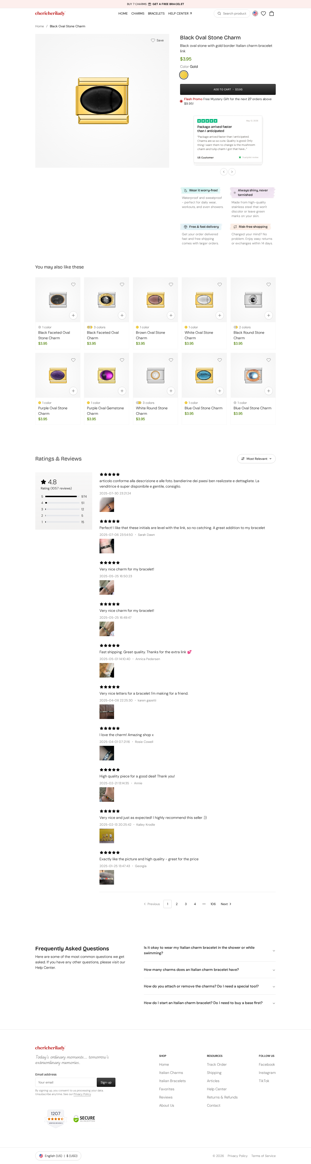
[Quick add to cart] (73, 315)
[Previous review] (223, 171)
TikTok (264, 1080)
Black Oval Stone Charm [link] (67, 26)
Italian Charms (171, 1072)
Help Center (217, 1089)
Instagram (267, 1072)
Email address (45, 1074)
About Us (166, 1105)
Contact (213, 1105)
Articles (213, 1080)
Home (39, 26)
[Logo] (50, 13)
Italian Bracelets (172, 1080)
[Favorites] (263, 13)
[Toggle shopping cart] (272, 13)
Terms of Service (263, 1156)
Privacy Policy (82, 1094)
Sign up (106, 1082)
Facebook (267, 1064)
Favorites (166, 1089)
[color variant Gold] (183, 74)
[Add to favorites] (73, 284)
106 (213, 904)
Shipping (214, 1072)
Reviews (166, 1097)
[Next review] (232, 171)
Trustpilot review (250, 157)
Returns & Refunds (222, 1097)
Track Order (217, 1064)
